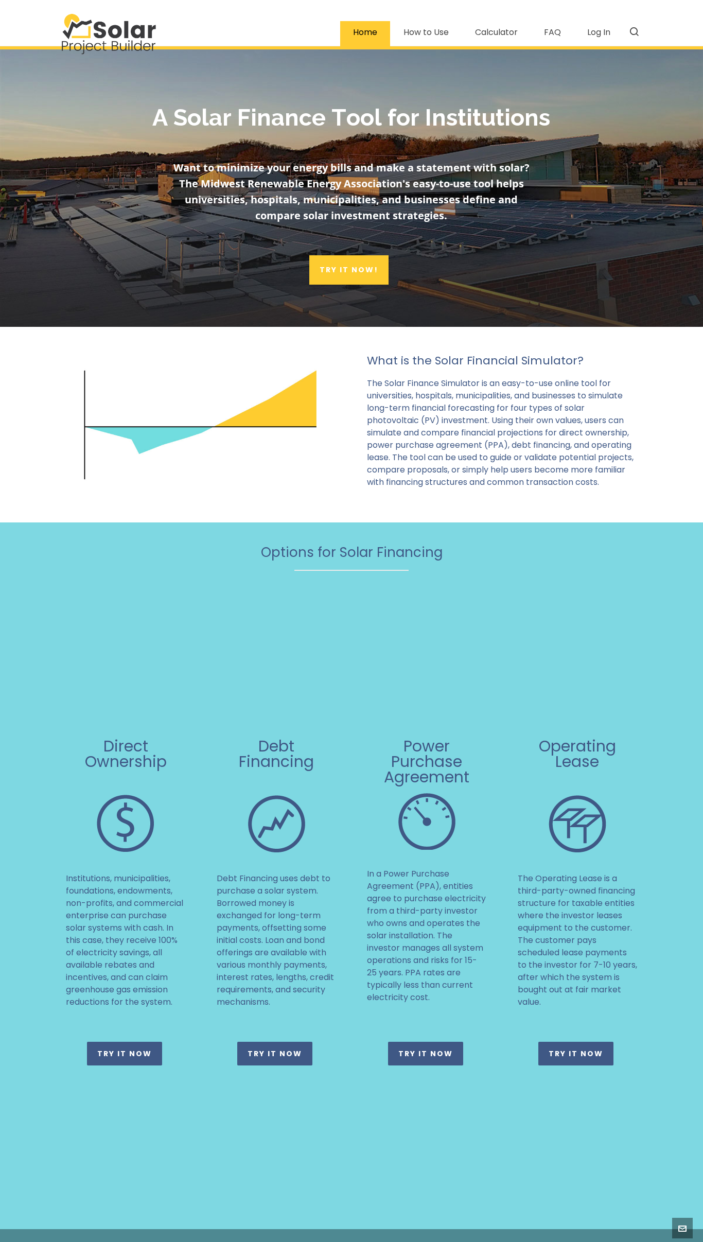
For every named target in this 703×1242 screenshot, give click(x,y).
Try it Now (124, 1053)
